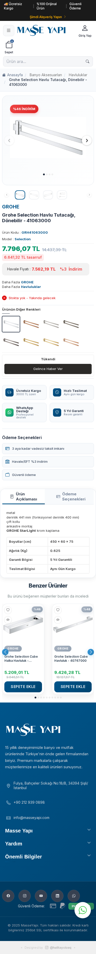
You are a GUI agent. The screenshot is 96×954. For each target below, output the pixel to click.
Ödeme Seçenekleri (74, 496)
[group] (48, 137)
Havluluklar (78, 75)
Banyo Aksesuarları (46, 75)
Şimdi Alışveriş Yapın (46, 17)
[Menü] (8, 30)
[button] (44, 174)
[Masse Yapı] (45, 30)
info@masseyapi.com (31, 817)
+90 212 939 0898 (29, 802)
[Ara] (87, 61)
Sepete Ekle (23, 686)
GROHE (10, 207)
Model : (16, 239)
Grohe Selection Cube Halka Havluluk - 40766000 (21, 658)
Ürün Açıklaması (26, 496)
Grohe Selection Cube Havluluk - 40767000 (71, 658)
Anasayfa (15, 75)
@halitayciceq (60, 947)
